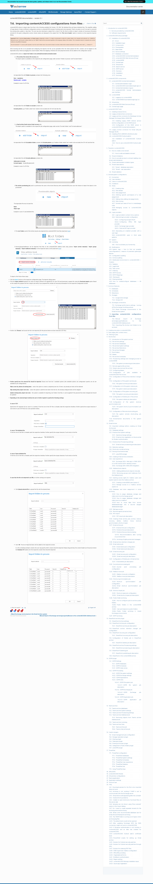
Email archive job (118, 525)
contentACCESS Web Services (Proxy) (127, 58)
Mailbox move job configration (126, 574)
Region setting (117, 859)
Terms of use (113, 782)
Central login (119, 62)
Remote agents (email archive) (122, 511)
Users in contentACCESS (119, 181)
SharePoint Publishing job (120, 650)
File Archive (112, 336)
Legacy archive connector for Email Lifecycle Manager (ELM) (125, 131)
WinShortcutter (53, 12)
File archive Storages (118, 350)
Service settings (120, 51)
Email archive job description (125, 530)
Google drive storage (121, 298)
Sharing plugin (116, 739)
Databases (115, 288)
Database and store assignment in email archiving (125, 490)
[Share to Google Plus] (18, 611)
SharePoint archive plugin (116, 618)
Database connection (122, 54)
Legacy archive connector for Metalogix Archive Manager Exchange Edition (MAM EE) (125, 117)
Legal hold (115, 266)
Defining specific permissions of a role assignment (126, 196)
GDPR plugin (113, 658)
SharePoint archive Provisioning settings (124, 645)
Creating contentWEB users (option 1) (127, 482)
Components (119, 45)
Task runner (116, 268)
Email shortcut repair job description (128, 595)
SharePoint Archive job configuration (123, 623)
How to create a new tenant (120, 151)
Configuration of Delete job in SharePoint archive (125, 639)
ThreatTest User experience (124, 762)
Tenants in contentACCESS (116, 148)
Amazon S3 (119, 300)
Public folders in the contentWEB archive (126, 606)
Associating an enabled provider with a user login (126, 232)
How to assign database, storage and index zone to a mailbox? (126, 499)
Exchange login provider (126, 226)
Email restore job (118, 544)
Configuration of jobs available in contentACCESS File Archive (125, 373)
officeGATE (42, 12)
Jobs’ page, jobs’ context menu (117, 332)
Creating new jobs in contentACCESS (119, 330)
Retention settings (118, 447)
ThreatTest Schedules (122, 760)
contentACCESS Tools (114, 109)
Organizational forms (120, 855)
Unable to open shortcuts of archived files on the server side (125, 801)
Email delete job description (124, 561)
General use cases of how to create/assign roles (126, 204)
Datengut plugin (118, 741)
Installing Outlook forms (119, 112)
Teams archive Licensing (119, 722)
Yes (22, 607)
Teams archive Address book (121, 715)
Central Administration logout (124, 88)
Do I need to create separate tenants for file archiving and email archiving (125, 809)
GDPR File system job (126, 682)
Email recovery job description (126, 556)
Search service (120, 66)
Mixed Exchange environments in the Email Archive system (126, 310)
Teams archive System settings (121, 710)
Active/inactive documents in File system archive (125, 420)
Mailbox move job (118, 571)
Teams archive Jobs (118, 724)
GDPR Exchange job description (129, 693)
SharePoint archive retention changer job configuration (125, 629)
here (69, 231)
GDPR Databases (121, 663)
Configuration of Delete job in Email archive (126, 559)
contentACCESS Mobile (116, 774)
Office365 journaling (119, 853)
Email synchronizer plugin (120, 743)
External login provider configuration (127, 217)
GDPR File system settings (124, 673)
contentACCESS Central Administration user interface (126, 91)
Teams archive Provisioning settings (123, 712)
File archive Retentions (119, 348)
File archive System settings (120, 346)
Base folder (118, 49)
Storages (114, 295)
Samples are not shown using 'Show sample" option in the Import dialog (125, 805)
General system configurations (117, 174)
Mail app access (118, 509)
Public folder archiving (120, 598)
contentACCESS (20, 12)
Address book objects (119, 468)
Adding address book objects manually (128, 471)
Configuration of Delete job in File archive (125, 396)
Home (11, 12)
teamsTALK (78, 12)
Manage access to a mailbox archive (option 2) (126, 485)
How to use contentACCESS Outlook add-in (126, 144)
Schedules (115, 291)
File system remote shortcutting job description (126, 415)
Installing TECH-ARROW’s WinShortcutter (124, 134)
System (114, 240)
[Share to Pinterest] (22, 611)
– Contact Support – (90, 12)
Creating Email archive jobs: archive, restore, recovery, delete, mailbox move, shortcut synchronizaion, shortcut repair (125, 521)
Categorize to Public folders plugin (122, 745)
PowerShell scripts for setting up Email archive (125, 839)
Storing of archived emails (120, 451)
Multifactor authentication (121, 857)
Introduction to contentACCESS (117, 28)
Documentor (23, 615)
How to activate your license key (125, 244)
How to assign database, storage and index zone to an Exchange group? (126, 495)
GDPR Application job (126, 697)
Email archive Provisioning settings (123, 442)
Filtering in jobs (113, 334)
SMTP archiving (117, 616)
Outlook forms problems (120, 798)
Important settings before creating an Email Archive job (125, 427)
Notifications (116, 247)
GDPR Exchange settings (123, 675)
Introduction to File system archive (122, 339)
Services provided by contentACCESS (122, 31)
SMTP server (120, 69)
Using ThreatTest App (119, 769)
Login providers (116, 212)
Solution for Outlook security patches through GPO (125, 845)
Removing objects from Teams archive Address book (126, 718)
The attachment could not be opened (125, 821)
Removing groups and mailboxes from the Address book (126, 474)
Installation (119, 73)
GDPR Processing (118, 670)
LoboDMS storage (121, 454)
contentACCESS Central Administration (127, 56)
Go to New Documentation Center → (134, 1)
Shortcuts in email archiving (120, 449)
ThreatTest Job (120, 766)
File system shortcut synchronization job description (126, 408)
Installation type (120, 43)
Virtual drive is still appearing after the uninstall (127, 795)
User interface (116, 179)
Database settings (117, 430)
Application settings (115, 780)
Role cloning (119, 201)
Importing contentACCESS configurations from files (125, 315)
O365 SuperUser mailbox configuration (125, 850)
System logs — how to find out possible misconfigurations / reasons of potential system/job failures (125, 251)
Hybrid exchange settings (123, 435)
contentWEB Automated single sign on (127, 99)
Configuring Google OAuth (127, 219)
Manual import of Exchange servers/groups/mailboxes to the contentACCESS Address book (126, 321)
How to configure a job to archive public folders (126, 601)
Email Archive (113, 423)
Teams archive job (121, 727)
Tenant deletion (117, 172)
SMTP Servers (117, 273)
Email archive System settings (121, 432)
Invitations (115, 183)
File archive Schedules (119, 356)
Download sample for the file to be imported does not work (125, 788)
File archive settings (118, 341)
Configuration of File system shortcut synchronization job (125, 403)
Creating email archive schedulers (123, 456)
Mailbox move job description (126, 576)
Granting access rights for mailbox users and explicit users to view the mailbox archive (125, 479)
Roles (113, 186)
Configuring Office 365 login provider (128, 223)
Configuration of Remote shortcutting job (125, 411)
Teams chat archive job (123, 729)
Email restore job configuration (126, 547)
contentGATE (32, 12)
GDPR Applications (122, 677)
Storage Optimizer (66, 12)
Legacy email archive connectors (122, 114)
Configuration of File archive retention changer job (125, 378)
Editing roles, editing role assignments (127, 199)
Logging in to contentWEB (123, 97)
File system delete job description (126, 399)
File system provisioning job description (128, 363)
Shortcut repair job (119, 590)
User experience (118, 459)
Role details (119, 190)
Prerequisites (119, 47)
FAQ (110, 784)
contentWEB (120, 60)
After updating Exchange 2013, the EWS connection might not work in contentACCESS (125, 824)
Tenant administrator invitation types (123, 162)
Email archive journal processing (126, 532)
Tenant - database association (124, 167)
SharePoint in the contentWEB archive (124, 656)
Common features (113, 286)
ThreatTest (112, 750)
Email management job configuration (123, 735)
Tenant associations (118, 164)
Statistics (115, 264)
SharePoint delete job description (126, 642)
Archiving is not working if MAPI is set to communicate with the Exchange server (125, 792)
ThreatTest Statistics (122, 764)
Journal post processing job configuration (126, 568)
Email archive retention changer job (124, 542)
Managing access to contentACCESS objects (126, 208)
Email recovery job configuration (126, 554)
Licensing (115, 242)
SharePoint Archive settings (120, 621)
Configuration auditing (119, 255)
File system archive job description (126, 383)
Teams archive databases (119, 708)
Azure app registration (120, 863)
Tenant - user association (123, 169)
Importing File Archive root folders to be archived (126, 326)
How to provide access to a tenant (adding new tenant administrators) (125, 159)
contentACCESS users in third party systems (126, 236)
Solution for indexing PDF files (122, 848)
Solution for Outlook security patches (124, 842)
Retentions (115, 293)
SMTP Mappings (117, 275)
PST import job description (124, 516)
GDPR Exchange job (126, 689)
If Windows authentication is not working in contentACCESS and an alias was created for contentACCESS (125, 829)
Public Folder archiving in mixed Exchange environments (126, 612)
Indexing (115, 270)
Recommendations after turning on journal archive (128, 536)
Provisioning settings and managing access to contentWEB (125, 360)
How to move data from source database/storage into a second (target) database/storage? (126, 504)
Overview (119, 71)
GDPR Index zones (121, 668)
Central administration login (123, 83)
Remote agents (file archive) (121, 366)
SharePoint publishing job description (127, 653)
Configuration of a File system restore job (125, 386)
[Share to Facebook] (11, 611)
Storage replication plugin (120, 737)
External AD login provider (127, 228)
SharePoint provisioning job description (128, 648)
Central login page (117, 106)
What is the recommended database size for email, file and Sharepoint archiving (125, 813)
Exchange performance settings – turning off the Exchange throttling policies (126, 306)
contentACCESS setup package (117, 35)
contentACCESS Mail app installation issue (126, 861)
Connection (115, 177)
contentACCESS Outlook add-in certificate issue (125, 835)
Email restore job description (125, 549)
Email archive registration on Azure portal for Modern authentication (126, 438)
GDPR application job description (129, 700)
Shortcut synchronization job (122, 579)
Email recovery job (118, 551)
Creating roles (119, 188)
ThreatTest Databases (122, 755)
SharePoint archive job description (126, 626)
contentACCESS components (117, 78)
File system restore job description (126, 389)
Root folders (116, 352)
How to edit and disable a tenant (125, 153)
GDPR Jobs (119, 679)
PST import (116, 513)
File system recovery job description (127, 394)
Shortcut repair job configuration (126, 593)
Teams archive (113, 706)
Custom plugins (113, 732)
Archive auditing (117, 258)
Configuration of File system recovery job (125, 391)
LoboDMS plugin (117, 748)
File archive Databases (119, 343)
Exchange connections (119, 302)
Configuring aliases (118, 370)
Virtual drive (119, 64)
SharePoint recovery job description (127, 635)
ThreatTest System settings (124, 758)
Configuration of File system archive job (124, 381)
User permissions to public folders (127, 609)
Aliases (114, 354)
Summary (119, 75)
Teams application (114, 778)
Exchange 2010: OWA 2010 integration (127, 465)
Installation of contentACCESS (121, 38)
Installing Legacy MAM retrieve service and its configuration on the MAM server (126, 122)
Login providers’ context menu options (127, 215)
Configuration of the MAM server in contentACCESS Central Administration (126, 126)
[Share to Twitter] (15, 611)
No (25, 607)
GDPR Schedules (121, 666)
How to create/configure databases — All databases (125, 282)
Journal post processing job (121, 564)
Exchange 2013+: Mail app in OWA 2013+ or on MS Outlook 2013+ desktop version (126, 462)
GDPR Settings (116, 661)
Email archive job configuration (125, 528)
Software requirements (119, 33)
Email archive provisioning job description (128, 444)
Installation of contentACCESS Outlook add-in (126, 140)
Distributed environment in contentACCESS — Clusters (125, 261)
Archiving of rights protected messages (128, 539)
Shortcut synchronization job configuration (126, 582)
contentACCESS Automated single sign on (128, 86)
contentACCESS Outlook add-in (121, 136)
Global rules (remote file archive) (122, 368)
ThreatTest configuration (119, 753)
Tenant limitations (117, 156)
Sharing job (116, 277)
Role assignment (121, 192)
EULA (117, 41)
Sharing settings (117, 279)
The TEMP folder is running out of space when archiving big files (125, 818)
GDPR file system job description (129, 686)
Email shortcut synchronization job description (126, 587)
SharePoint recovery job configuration (124, 632)
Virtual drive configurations (117, 776)
